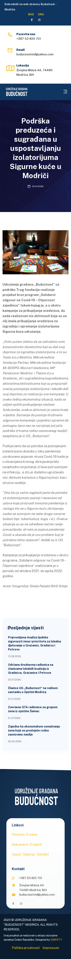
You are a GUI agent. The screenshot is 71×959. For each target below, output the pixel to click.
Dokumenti (20, 844)
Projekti (36, 844)
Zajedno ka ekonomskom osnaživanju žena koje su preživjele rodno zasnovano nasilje (34, 730)
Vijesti (16, 854)
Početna (18, 834)
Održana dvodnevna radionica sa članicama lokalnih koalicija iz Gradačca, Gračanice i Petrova (30, 668)
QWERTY (56, 939)
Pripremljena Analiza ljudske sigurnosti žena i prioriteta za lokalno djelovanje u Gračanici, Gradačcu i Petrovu (34, 643)
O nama (31, 834)
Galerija (29, 854)
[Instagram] (39, 20)
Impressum (51, 948)
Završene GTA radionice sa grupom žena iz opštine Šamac (33, 709)
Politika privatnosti (26, 948)
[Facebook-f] (32, 20)
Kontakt (43, 854)
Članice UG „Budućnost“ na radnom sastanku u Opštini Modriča (33, 690)
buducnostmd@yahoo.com (35, 54)
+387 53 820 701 (28, 38)
